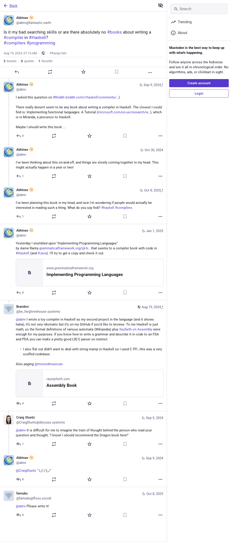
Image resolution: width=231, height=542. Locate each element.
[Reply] (16, 72)
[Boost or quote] (50, 72)
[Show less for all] (161, 5)
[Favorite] (83, 72)
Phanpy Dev (58, 53)
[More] (150, 72)
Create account (198, 83)
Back (13, 6)
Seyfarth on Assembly (135, 329)
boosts (10, 61)
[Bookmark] (116, 72)
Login (199, 93)
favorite (45, 61)
